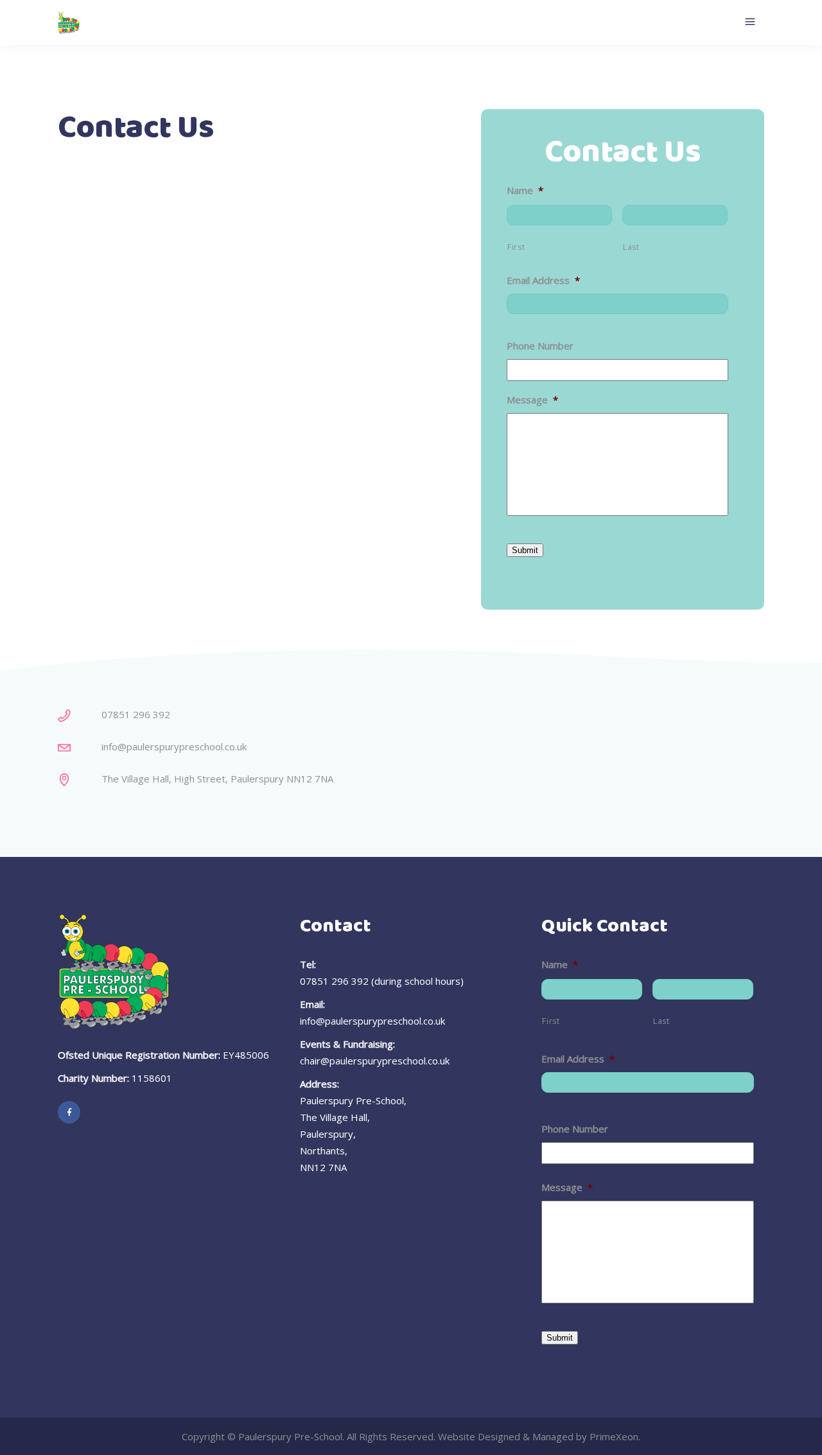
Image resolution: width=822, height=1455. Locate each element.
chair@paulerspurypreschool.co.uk (375, 1060)
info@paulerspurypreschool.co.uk (372, 1020)
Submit (525, 550)
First (516, 247)
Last (631, 247)
